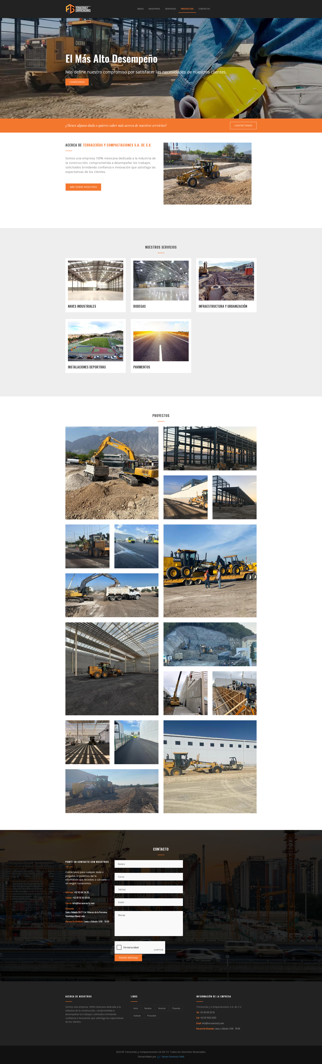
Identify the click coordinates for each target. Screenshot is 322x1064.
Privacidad (151, 1015)
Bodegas (139, 306)
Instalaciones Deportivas (87, 366)
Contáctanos (243, 125)
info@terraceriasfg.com (83, 903)
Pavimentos (141, 366)
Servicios (170, 9)
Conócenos (77, 82)
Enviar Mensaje (128, 957)
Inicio (141, 9)
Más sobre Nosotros (83, 186)
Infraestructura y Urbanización (223, 306)
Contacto (204, 9)
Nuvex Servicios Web (173, 1056)
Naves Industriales (82, 306)
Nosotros (154, 9)
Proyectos (187, 9)
